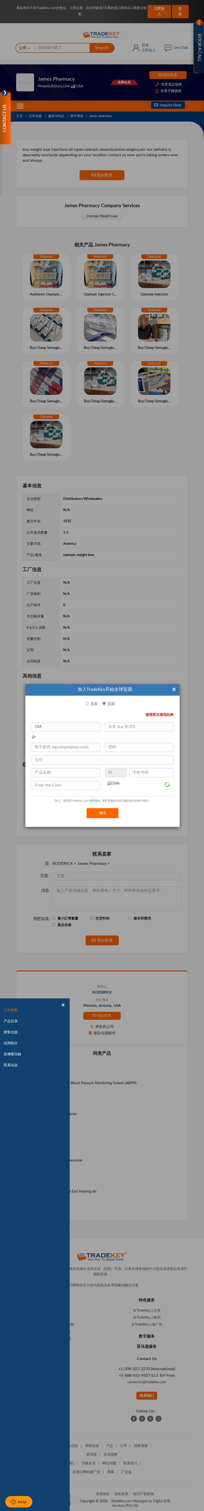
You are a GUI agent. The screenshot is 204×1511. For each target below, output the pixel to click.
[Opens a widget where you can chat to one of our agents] (18, 1502)
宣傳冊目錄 (12, 1054)
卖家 (111, 704)
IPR (104, 800)
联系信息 (11, 1065)
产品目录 (11, 1021)
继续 (102, 813)
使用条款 (94, 800)
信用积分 (11, 1043)
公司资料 (11, 1010)
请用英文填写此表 (159, 715)
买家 (94, 704)
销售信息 (11, 1032)
